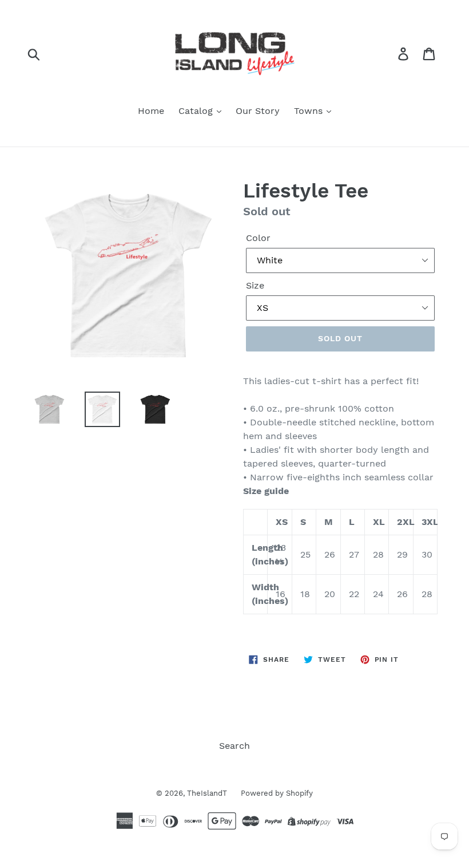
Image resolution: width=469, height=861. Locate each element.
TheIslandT (208, 793)
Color (258, 237)
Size (255, 285)
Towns (309, 110)
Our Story (258, 110)
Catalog (197, 110)
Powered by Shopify (277, 793)
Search (234, 745)
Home (151, 110)
